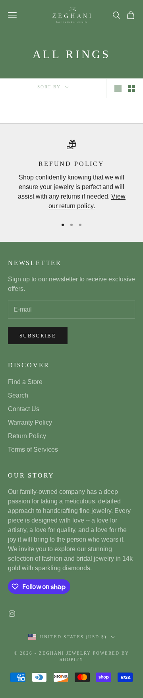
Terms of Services (33, 449)
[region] (71, 175)
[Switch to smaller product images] (131, 88)
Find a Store (25, 381)
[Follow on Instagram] (12, 614)
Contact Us (23, 409)
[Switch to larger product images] (118, 88)
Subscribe (37, 336)
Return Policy (27, 436)
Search (18, 395)
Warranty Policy (30, 422)
